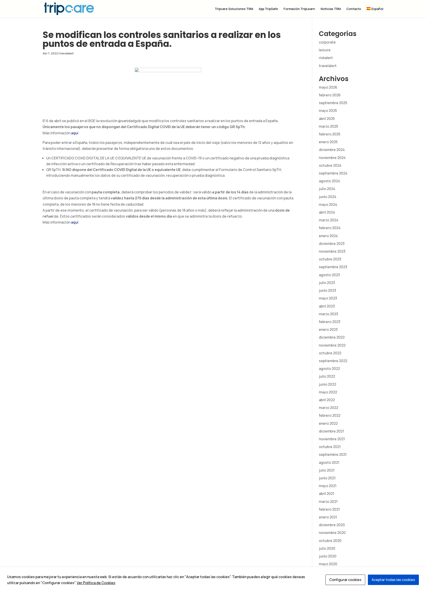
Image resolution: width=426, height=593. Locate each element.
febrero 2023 (329, 321)
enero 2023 (328, 329)
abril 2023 (327, 306)
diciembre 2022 (332, 337)
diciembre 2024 (332, 149)
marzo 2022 (328, 407)
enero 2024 (328, 235)
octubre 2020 (330, 540)
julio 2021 (326, 470)
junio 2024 (327, 196)
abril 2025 (327, 118)
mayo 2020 (328, 563)
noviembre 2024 (332, 157)
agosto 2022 (329, 368)
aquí (74, 133)
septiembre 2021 (333, 454)
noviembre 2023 (332, 251)
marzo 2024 (328, 220)
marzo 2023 (328, 313)
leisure (325, 50)
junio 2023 (327, 290)
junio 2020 (327, 556)
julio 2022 (327, 376)
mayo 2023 (328, 298)
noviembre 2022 (332, 345)
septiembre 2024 (333, 173)
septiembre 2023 (333, 266)
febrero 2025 (329, 134)
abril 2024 (327, 212)
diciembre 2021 (331, 431)
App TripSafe (268, 9)
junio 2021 (327, 478)
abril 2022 (327, 399)
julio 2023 (327, 282)
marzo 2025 (328, 126)
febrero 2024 (330, 227)
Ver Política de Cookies (96, 582)
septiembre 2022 (333, 360)
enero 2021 (328, 517)
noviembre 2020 (332, 532)
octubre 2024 (330, 165)
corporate (327, 42)
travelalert (67, 53)
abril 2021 (326, 493)
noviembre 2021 (332, 438)
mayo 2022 (328, 392)
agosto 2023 (329, 274)
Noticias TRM (331, 9)
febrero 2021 (329, 509)
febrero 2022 (329, 415)
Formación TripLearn (299, 9)
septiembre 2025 (333, 102)
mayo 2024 (328, 204)
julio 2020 (327, 548)
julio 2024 (327, 188)
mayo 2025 (328, 110)
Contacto (353, 9)
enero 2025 (328, 141)
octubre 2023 (330, 259)
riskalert (326, 57)
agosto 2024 (329, 180)
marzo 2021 (328, 501)
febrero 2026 (330, 95)
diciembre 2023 (332, 243)
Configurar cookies (345, 579)
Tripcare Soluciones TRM (234, 9)
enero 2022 (328, 423)
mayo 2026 (328, 87)
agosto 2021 (329, 462)
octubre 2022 (330, 353)
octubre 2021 (330, 446)
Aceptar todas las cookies (393, 579)
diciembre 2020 (332, 524)
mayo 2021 (327, 485)
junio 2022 (327, 384)
